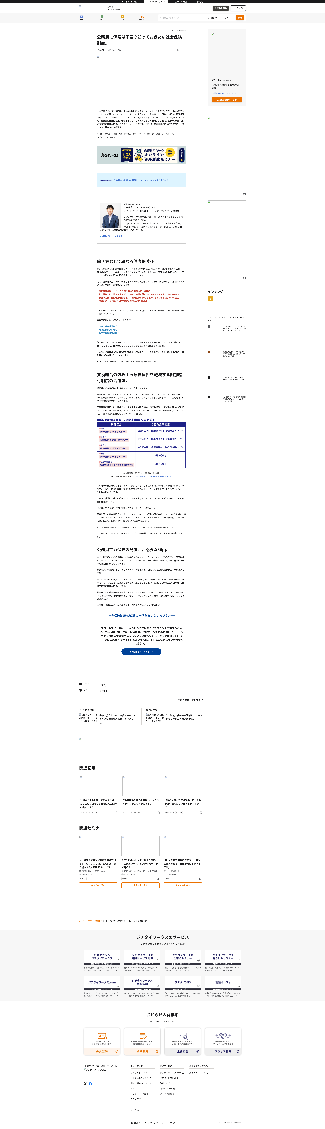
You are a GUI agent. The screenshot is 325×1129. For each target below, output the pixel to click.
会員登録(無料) (221, 8)
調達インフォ (166, 1088)
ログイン (240, 8)
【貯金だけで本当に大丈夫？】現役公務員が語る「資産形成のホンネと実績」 (182, 863)
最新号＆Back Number (222, 93)
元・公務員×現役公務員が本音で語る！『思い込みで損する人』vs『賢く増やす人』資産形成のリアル (97, 863)
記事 (90, 921)
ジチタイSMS (166, 1093)
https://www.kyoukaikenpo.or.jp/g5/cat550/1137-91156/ (153, 476)
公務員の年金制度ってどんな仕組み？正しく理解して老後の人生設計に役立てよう (98, 803)
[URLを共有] (184, 49)
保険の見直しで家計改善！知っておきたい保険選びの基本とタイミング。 (183, 803)
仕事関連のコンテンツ (141, 1077)
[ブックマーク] (178, 49)
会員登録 (135, 1109)
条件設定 (210, 17)
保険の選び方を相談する (113, 236)
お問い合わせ (172, 1123)
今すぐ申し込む (98, 885)
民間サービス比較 (181, 2)
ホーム (82, 921)
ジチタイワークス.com (132, 2)
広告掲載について (197, 1072)
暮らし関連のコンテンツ (142, 1083)
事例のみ (228, 17)
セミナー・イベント (140, 1093)
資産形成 (98, 921)
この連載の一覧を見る (189, 699)
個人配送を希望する (225, 99)
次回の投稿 (151, 709)
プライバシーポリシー (152, 1123)
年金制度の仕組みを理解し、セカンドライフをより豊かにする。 (143, 180)
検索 (240, 17)
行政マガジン (137, 1099)
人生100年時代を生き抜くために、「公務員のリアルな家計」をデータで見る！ (139, 863)
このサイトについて (140, 1072)
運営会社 (134, 1123)
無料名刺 (200, 2)
